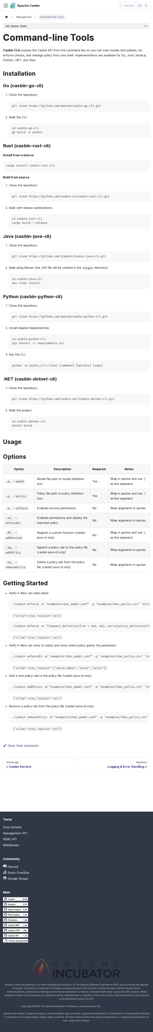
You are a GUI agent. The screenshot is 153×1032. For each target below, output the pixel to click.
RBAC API (10, 839)
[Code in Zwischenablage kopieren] (145, 105)
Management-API (15, 833)
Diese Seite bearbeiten (23, 745)
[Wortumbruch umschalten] (138, 604)
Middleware (11, 845)
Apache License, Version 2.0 (116, 1006)
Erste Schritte (12, 827)
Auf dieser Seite (16, 26)
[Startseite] (6, 17)
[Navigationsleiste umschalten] (6, 5)
